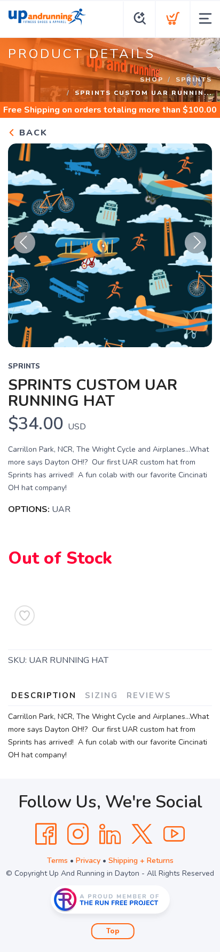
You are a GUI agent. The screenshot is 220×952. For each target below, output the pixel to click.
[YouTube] (174, 834)
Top (113, 931)
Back (32, 133)
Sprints (194, 79)
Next (195, 242)
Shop (151, 79)
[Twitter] (142, 834)
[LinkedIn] (110, 834)
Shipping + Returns (141, 860)
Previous (24, 242)
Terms (57, 860)
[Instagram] (78, 834)
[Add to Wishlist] (24, 615)
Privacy (88, 860)
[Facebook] (46, 834)
